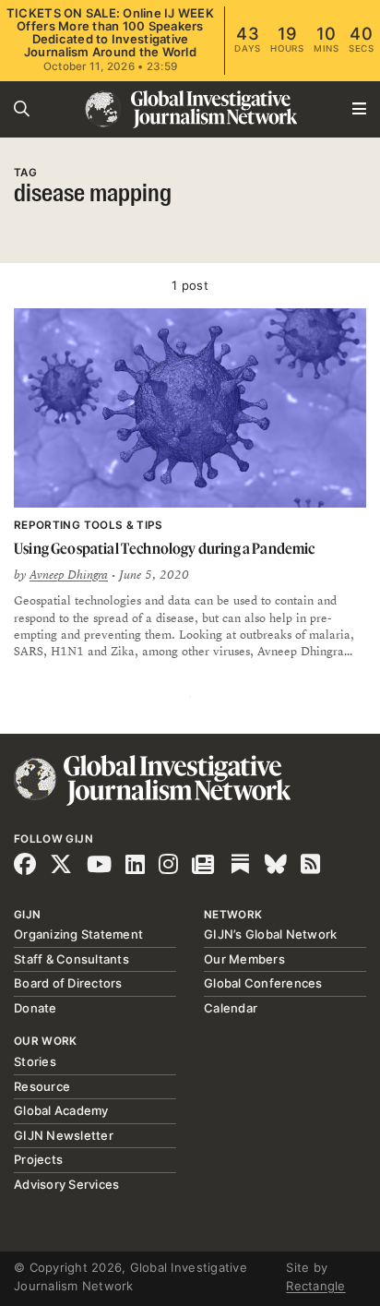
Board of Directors (68, 983)
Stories (35, 1061)
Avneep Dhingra (69, 575)
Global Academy (61, 1110)
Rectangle (315, 1285)
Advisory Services (66, 1184)
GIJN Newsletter (63, 1135)
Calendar (230, 1007)
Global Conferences (263, 983)
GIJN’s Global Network (270, 934)
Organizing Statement (78, 934)
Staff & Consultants (71, 959)
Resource (42, 1086)
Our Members (244, 959)
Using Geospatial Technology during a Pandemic (164, 548)
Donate (35, 1007)
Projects (38, 1159)
